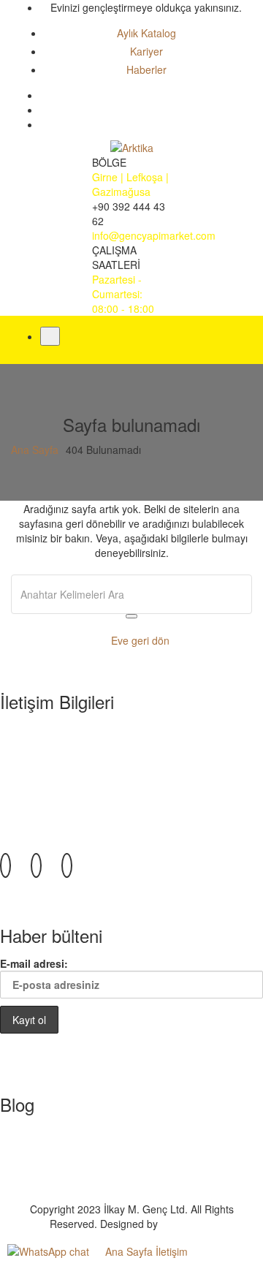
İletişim (172, 1251)
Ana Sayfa (34, 449)
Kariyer (146, 51)
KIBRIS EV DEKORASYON (89, 1172)
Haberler (146, 69)
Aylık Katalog (146, 33)
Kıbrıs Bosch (57, 1187)
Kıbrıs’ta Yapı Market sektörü (95, 1143)
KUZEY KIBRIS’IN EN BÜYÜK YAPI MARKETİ (133, 1128)
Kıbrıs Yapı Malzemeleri (83, 1158)
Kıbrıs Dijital (187, 1223)
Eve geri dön (135, 640)
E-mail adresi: (34, 963)
